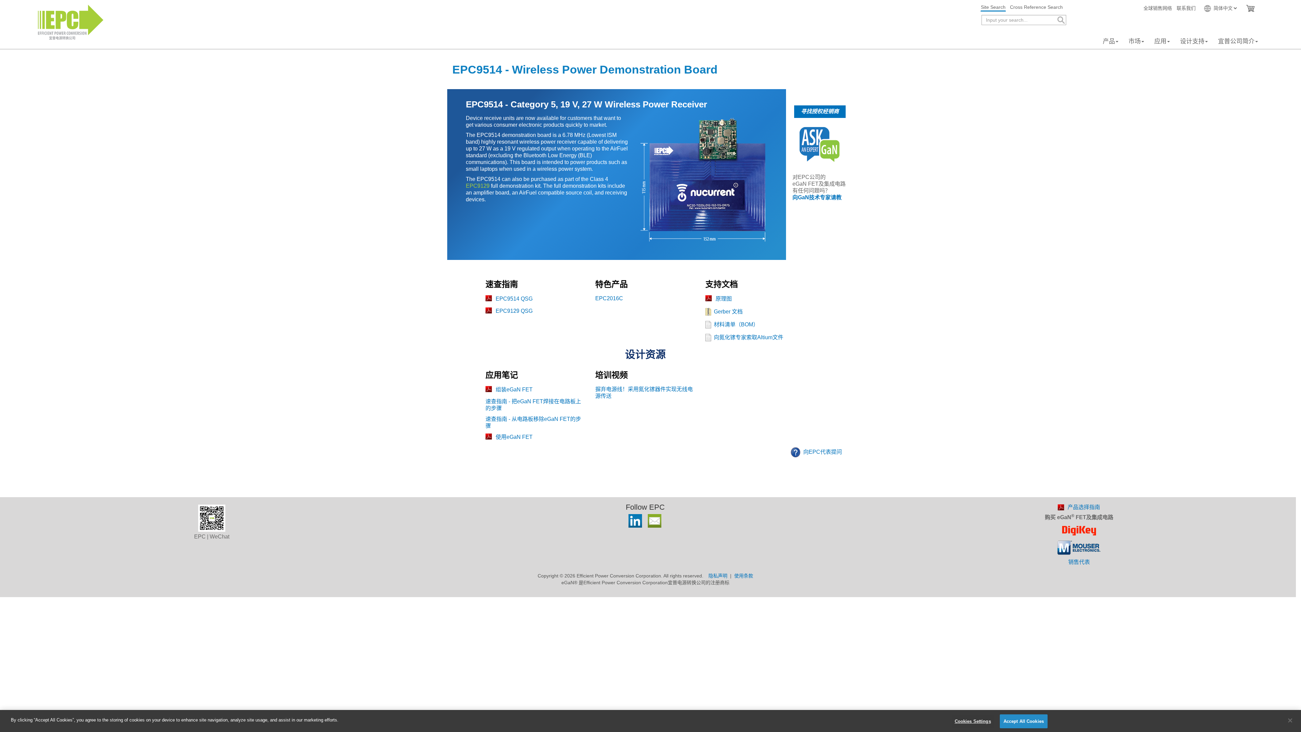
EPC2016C (609, 298)
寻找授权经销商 (820, 111)
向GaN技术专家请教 (817, 197)
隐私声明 (717, 575)
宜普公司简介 (1236, 41)
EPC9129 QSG (514, 311)
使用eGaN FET (514, 437)
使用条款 (743, 575)
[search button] (1060, 20)
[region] (650, 721)
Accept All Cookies (1024, 721)
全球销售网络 (1157, 8)
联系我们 (1186, 8)
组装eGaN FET (514, 389)
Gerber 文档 (728, 311)
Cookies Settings (973, 721)
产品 (1109, 41)
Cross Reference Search (1036, 7)
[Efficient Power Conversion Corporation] (70, 21)
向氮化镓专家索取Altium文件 (748, 337)
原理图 (724, 299)
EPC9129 (478, 186)
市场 (1135, 41)
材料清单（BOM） (736, 324)
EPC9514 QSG (514, 299)
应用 (1160, 41)
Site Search (993, 7)
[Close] (1290, 720)
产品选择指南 (1084, 507)
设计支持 (1192, 41)
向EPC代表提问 (822, 452)
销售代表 (1079, 562)
